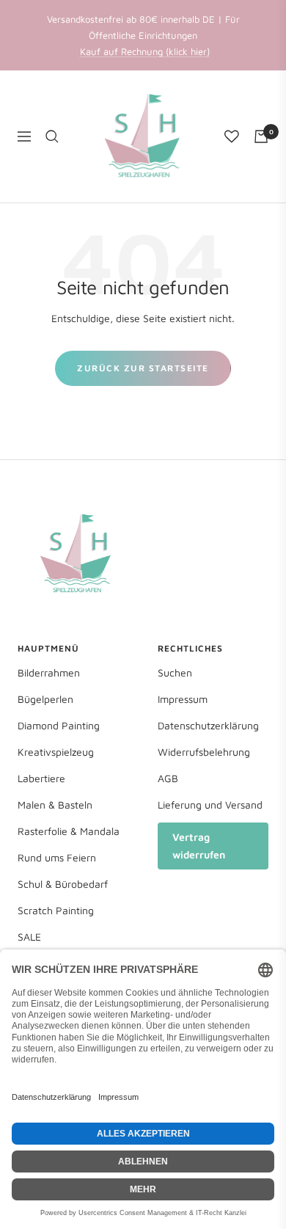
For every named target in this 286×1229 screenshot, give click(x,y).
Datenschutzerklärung (208, 725)
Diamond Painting (59, 725)
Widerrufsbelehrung (204, 751)
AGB (168, 778)
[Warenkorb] (261, 136)
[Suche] (52, 136)
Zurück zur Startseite (143, 367)
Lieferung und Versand (210, 804)
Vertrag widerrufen (198, 846)
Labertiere (41, 778)
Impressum (183, 699)
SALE (29, 936)
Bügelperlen (45, 699)
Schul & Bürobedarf (63, 884)
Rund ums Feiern (57, 857)
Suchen (175, 672)
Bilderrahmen (49, 672)
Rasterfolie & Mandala (69, 831)
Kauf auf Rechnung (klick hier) (145, 51)
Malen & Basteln (55, 804)
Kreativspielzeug (56, 751)
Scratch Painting (56, 910)
